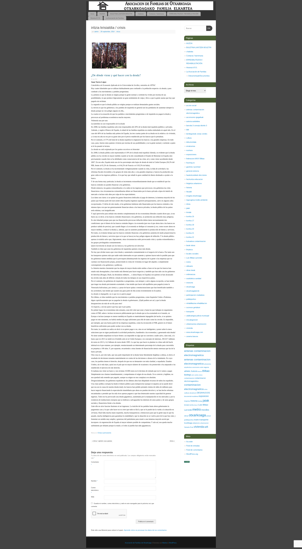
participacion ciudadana (195, 295)
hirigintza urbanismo (194, 183)
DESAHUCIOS (203, 393)
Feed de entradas (193, 446)
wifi (206, 426)
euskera (195, 396)
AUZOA (102, 14)
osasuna (189, 283)
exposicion (204, 396)
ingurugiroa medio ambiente (197, 200)
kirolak (188, 212)
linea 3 (196, 405)
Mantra (164, 543)
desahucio (193, 393)
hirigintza (187, 401)
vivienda (189, 328)
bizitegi (187, 375)
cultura (188, 138)
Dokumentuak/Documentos (199, 76)
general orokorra (192, 171)
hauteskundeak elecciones (196, 175)
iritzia (118, 31)
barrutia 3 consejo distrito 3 (196, 125)
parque (208, 416)
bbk (187, 130)
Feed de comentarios (194, 450)
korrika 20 (190, 229)
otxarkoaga (190, 287)
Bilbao (206, 370)
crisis (205, 389)
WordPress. (173, 543)
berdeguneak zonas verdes (196, 134)
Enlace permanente (104, 433)
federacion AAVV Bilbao (195, 159)
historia (189, 188)
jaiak (188, 208)
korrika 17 (190, 221)
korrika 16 (190, 216)
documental (188, 396)
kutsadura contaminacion (196, 241)
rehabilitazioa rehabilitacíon (196, 303)
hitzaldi (189, 192)
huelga (200, 401)
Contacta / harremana (156, 14)
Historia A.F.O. (95, 18)
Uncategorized (191, 320)
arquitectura (188, 367)
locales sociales (192, 254)
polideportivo (191, 299)
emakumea (190, 146)
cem (192, 375)
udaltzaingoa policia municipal (197, 316)
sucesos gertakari (193, 307)
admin (96, 31)
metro (188, 262)
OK (208, 28)
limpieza (189, 250)
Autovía (194, 371)
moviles (205, 410)
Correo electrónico (94, 490)
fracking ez (190, 163)
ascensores (196, 367)
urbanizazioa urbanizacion (196, 324)
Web (92, 497)
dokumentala (191, 142)
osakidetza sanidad (193, 278)
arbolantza (207, 364)
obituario (189, 266)
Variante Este (188, 427)
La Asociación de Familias (115, 18)
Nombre (94, 481)
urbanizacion (204, 423)
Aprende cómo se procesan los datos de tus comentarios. (145, 530)
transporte (190, 312)
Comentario (94, 463)
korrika (191, 405)
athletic (187, 371)
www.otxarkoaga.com (194, 332)
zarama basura (192, 336)
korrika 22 (190, 237)
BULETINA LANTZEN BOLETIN (121, 14)
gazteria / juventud (193, 167)
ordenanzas (190, 274)
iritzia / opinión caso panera (102, 441)
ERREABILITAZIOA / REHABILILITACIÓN (183, 14)
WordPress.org (192, 454)
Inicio (92, 14)
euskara (189, 150)
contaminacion (189, 378)
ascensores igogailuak (194, 117)
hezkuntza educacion (194, 179)
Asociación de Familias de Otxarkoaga (138, 543)
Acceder (189, 442)
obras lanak (190, 270)
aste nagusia (204, 367)
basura (200, 371)
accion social (191, 105)
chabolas (141, 14)
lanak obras (190, 245)
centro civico (198, 375)
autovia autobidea (193, 121)
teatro (196, 420)
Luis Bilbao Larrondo (194, 258)
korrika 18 (190, 225)
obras (186, 416)
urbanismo (196, 423)
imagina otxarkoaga (193, 196)
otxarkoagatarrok (192, 291)
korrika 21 (190, 233)
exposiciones (191, 154)
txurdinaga (188, 423)
